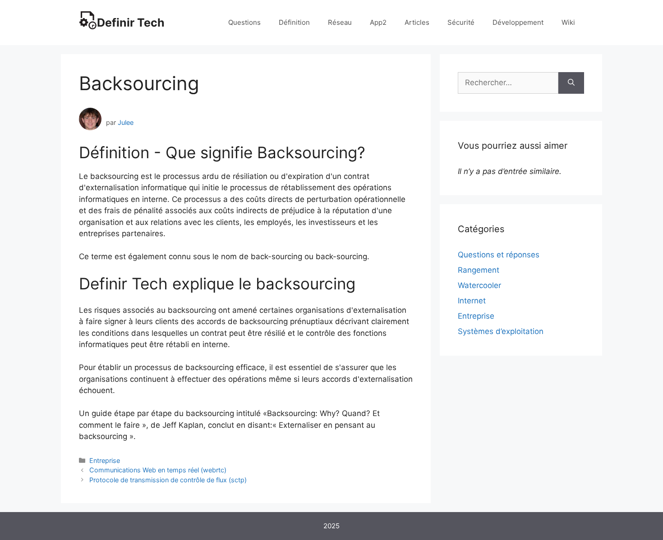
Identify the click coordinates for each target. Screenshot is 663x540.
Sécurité (460, 22)
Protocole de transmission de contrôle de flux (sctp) (168, 480)
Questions (244, 22)
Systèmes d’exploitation (500, 331)
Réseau (340, 22)
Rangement (478, 270)
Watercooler (479, 285)
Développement (518, 22)
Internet (472, 300)
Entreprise (104, 460)
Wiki (568, 22)
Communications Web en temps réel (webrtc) (157, 470)
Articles (417, 22)
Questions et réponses (498, 254)
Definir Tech (131, 22)
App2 (378, 22)
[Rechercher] (571, 83)
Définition (294, 22)
